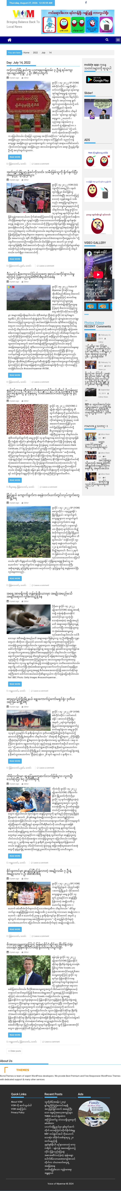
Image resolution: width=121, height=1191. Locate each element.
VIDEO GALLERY (95, 243)
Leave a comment (41, 164)
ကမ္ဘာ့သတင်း (14, 691)
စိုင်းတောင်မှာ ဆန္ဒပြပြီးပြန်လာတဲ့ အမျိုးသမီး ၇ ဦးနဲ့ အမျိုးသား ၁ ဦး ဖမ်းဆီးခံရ (39, 872)
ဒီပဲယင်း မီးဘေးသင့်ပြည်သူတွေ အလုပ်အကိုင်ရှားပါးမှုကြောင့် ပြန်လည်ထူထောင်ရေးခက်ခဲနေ (41, 275)
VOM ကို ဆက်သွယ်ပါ (21, 1105)
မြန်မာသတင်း (14, 164)
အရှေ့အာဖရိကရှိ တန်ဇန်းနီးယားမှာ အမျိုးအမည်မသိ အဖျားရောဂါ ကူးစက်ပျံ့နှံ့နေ (39, 595)
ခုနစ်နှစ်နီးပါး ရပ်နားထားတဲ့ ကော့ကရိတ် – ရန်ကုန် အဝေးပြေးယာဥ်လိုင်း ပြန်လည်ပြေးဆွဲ (60, 1148)
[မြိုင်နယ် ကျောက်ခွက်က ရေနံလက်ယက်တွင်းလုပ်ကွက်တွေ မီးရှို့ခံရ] (29, 507)
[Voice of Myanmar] (9, 39)
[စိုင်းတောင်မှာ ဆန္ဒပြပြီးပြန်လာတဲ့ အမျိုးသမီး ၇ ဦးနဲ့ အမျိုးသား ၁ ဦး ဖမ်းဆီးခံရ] (29, 883)
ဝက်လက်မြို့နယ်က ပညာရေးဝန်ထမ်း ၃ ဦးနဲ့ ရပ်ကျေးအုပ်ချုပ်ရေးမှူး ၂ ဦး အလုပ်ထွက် (40, 71)
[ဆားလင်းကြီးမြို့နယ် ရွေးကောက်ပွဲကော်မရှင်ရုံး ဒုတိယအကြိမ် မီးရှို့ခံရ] (29, 711)
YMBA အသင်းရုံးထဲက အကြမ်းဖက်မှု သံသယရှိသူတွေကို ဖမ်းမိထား (60, 1120)
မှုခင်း (22, 266)
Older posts (15, 1051)
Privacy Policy (17, 1112)
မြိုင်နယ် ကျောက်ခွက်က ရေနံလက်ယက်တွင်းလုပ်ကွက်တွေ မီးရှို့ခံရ (43, 496)
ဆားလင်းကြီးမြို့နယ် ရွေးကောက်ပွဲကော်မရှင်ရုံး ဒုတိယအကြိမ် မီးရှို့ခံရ (41, 700)
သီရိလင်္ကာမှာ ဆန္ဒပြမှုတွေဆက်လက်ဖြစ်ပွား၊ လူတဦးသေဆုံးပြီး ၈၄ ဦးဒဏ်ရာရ (40, 777)
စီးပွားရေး (12, 487)
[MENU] (118, 40)
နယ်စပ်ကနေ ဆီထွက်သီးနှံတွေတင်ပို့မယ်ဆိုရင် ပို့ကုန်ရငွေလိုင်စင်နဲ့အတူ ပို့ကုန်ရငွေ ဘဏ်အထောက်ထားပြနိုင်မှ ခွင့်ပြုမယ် (42, 393)
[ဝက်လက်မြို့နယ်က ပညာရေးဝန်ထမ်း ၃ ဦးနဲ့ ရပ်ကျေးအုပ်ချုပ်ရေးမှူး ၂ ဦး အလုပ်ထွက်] (29, 82)
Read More (15, 157)
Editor (26, 78)
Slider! (88, 93)
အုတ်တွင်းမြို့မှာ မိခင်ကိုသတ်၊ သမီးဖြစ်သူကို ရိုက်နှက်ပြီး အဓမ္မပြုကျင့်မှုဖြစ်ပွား (42, 173)
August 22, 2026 (95, 281)
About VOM (16, 1102)
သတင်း (23, 164)
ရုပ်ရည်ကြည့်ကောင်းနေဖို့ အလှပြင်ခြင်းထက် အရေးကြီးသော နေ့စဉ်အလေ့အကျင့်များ (59, 1109)
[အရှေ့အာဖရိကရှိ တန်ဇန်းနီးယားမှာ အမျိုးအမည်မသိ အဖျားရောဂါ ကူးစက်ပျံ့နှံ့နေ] (29, 606)
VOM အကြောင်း (18, 1109)
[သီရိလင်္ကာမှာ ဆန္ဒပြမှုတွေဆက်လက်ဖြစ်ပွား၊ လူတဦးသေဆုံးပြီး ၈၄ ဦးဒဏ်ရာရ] (29, 788)
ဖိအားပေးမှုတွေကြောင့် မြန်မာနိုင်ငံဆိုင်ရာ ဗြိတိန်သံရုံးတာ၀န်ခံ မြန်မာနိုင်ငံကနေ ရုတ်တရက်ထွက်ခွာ (40, 946)
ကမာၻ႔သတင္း (96, 426)
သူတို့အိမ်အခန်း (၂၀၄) (55, 1102)
